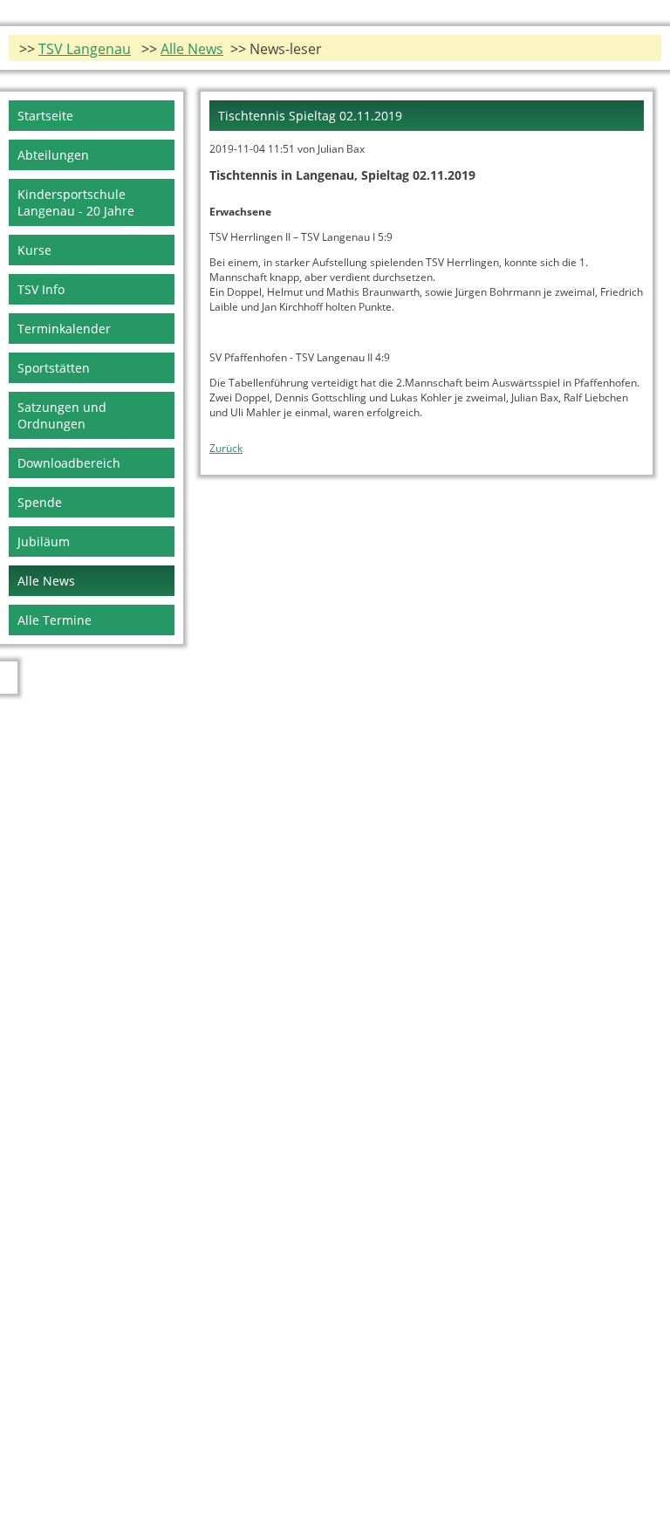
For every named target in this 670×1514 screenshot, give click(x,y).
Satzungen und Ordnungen (61, 415)
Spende (39, 502)
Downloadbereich (68, 463)
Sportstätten (53, 368)
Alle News (192, 48)
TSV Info (41, 289)
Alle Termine (54, 620)
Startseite (45, 115)
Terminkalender (64, 328)
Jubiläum (43, 541)
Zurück (226, 448)
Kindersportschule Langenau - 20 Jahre (75, 202)
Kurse (34, 250)
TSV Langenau (84, 48)
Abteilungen (53, 155)
